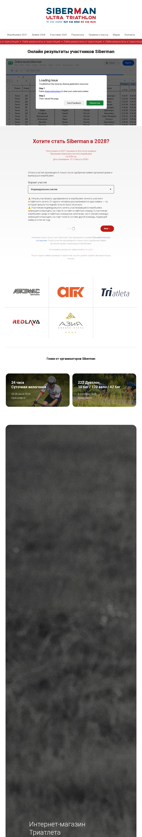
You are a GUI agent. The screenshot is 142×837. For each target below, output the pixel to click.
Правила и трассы (98, 34)
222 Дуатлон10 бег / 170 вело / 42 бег (99, 384)
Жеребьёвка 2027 (17, 34)
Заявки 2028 (38, 34)
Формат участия (37, 182)
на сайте (89, 249)
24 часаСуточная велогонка (28, 384)
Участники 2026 (58, 34)
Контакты (130, 34)
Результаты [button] (78, 34)
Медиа (116, 34)
